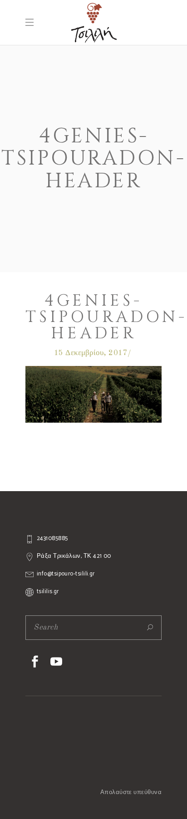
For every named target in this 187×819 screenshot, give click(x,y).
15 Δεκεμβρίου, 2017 (90, 353)
